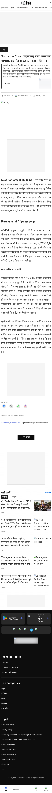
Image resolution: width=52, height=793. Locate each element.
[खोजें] (50, 2)
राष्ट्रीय (4, 50)
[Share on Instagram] (25, 406)
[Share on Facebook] (4, 406)
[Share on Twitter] (11, 406)
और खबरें (26, 437)
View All (48, 493)
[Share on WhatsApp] (18, 406)
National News (15, 423)
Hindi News (5, 423)
